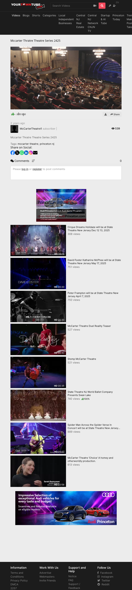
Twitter (105, 580)
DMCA (14, 584)
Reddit (104, 584)
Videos (16, 15)
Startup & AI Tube (105, 19)
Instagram (106, 576)
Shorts (36, 15)
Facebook (105, 572)
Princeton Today (118, 17)
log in (25, 169)
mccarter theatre (28, 143)
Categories (49, 15)
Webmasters (46, 576)
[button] (19, 107)
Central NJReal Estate (80, 21)
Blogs (26, 15)
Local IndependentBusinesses (66, 19)
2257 (13, 588)
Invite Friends (47, 580)
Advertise (45, 572)
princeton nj (47, 143)
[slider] (19, 107)
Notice (72, 576)
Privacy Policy (19, 580)
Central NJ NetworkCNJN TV (93, 23)
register (37, 169)
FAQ (70, 580)
